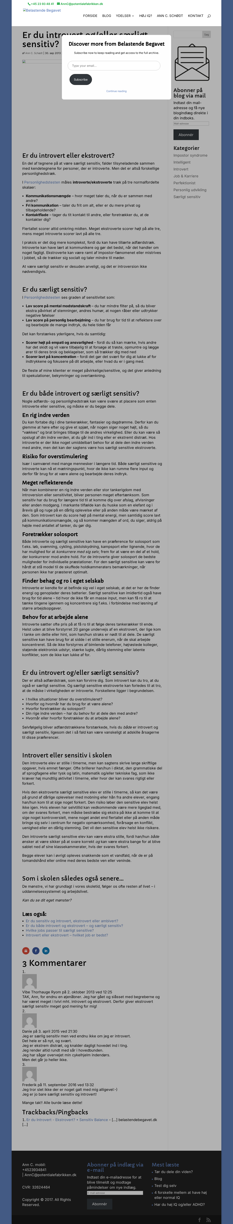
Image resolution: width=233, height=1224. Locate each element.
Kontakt (196, 16)
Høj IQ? (145, 16)
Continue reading (116, 91)
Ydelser (123, 16)
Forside (90, 16)
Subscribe (81, 79)
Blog (106, 16)
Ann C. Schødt (170, 16)
